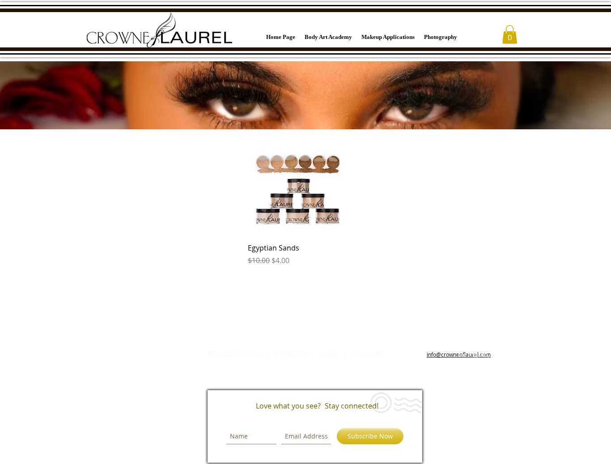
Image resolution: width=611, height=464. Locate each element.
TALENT (328, 353)
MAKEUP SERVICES (236, 353)
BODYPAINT (367, 353)
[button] (510, 34)
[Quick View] (298, 186)
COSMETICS (290, 353)
